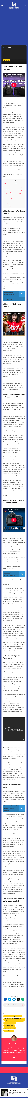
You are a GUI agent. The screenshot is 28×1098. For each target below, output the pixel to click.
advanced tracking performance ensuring (12, 1019)
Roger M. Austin (14, 1044)
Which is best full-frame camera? (13, 188)
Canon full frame (8, 1030)
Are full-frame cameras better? (12, 202)
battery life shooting (9, 1023)
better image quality (9, 1028)
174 (10, 47)
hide (17, 181)
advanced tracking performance (12, 1016)
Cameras (6, 60)
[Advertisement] (14, 26)
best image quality (9, 1025)
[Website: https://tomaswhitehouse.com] (14, 1057)
